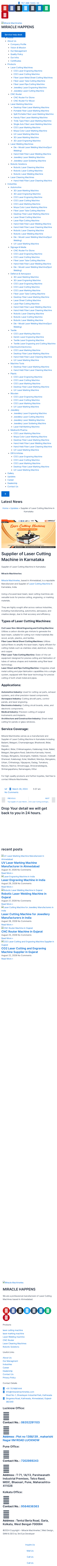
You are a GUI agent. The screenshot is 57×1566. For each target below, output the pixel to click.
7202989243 (29, 1460)
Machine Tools (17, 363)
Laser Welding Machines (22, 144)
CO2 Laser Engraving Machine (28, 71)
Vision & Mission (18, 47)
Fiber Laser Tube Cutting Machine (29, 81)
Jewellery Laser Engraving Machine (30, 87)
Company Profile (18, 44)
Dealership (12, 483)
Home (10, 37)
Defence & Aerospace (21, 273)
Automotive (16, 187)
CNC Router (16, 94)
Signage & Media (18, 247)
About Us (11, 41)
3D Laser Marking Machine (26, 137)
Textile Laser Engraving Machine (29, 340)
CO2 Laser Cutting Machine (27, 74)
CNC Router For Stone (24, 97)
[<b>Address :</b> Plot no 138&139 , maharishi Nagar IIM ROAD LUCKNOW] (6, 1430)
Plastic (14, 373)
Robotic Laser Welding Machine (28, 174)
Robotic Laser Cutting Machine (28, 170)
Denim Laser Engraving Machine (29, 337)
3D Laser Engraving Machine (27, 140)
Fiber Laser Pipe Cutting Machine (29, 84)
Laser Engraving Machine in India (23, 880)
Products (11, 64)
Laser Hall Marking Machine (26, 427)
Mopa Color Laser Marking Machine (30, 131)
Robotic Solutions (19, 164)
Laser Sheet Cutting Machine (27, 217)
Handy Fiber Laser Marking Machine (30, 117)
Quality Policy (17, 54)
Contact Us (12, 486)
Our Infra (15, 57)
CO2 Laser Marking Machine (27, 127)
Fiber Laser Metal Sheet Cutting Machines (33, 77)
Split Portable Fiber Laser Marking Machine (34, 114)
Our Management (19, 51)
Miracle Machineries (10, 580)
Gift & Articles (17, 453)
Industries (12, 184)
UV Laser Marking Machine (26, 134)
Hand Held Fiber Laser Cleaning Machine (33, 180)
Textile (13, 330)
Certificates (16, 61)
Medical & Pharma (19, 430)
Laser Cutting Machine (40, 584)
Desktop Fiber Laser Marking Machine (31, 107)
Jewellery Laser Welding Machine (29, 157)
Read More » (7, 873)
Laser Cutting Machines (22, 67)
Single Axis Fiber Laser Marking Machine (32, 124)
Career (10, 480)
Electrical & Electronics (21, 347)
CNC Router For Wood (24, 101)
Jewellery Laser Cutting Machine (29, 91)
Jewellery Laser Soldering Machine (30, 161)
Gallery (10, 473)
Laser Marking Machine (21, 104)
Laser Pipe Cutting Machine (26, 220)
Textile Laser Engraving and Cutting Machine (34, 343)
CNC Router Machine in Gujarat (22, 931)
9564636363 (30, 1506)
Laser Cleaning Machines (22, 177)
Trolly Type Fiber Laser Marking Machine (32, 121)
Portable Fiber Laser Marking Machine (31, 111)
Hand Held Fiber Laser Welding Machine (32, 154)
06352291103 (30, 1422)
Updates (11, 476)
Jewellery (15, 410)
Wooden (14, 393)
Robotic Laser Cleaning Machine (29, 167)
